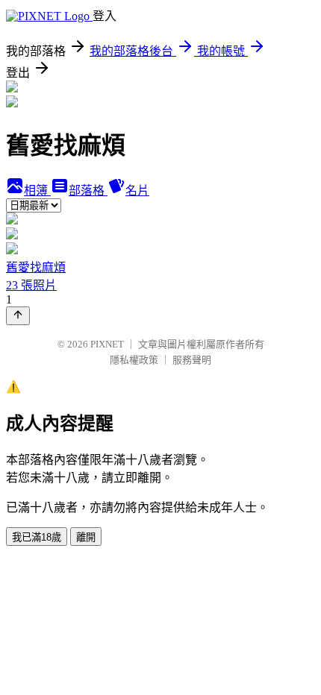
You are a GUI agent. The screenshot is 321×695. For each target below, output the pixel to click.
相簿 (37, 190)
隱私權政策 (134, 359)
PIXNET (107, 344)
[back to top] (18, 315)
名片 (137, 190)
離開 (86, 537)
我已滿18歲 (36, 537)
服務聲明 (191, 359)
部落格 (88, 190)
